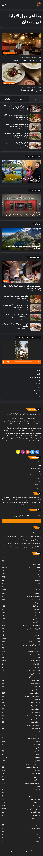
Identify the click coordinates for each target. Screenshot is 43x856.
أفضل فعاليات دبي (35, 536)
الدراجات (36, 748)
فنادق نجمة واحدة (33, 654)
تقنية (38, 786)
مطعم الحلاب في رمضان (30, 90)
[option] (21, 171)
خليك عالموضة (35, 799)
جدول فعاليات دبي (23, 540)
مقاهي (37, 731)
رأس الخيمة (36, 805)
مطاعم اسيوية (34, 693)
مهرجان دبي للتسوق (32, 628)
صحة (37, 841)
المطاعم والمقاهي (34, 377)
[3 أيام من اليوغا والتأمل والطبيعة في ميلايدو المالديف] (35, 145)
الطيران (36, 754)
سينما (37, 770)
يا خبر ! (38, 838)
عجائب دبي (36, 822)
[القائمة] (3, 5)
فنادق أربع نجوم (34, 641)
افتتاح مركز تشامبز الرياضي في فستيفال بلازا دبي (23, 214)
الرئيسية (37, 577)
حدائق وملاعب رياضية (32, 764)
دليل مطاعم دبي (25, 543)
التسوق (36, 760)
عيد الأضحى (35, 603)
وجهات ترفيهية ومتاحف (32, 783)
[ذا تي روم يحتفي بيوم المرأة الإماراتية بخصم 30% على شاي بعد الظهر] (35, 127)
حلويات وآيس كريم (33, 670)
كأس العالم (35, 622)
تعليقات (7, 99)
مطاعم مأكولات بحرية (32, 715)
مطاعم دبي (18, 547)
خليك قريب (33, 393)
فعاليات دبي (8, 543)
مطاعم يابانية (35, 728)
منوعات (38, 834)
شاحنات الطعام (34, 677)
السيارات (36, 751)
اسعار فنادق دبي (12, 536)
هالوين (37, 635)
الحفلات (36, 593)
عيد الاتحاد (36, 606)
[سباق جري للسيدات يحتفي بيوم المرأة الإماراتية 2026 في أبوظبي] (35, 136)
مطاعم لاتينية (35, 712)
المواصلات (37, 741)
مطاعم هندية (35, 722)
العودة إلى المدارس (33, 596)
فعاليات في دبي (36, 547)
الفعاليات (37, 371)
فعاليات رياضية (34, 619)
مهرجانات (36, 632)
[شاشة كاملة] (4, 362)
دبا (38, 587)
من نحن (36, 390)
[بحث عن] (6, 5)
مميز (38, 831)
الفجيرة (38, 583)
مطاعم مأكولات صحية (32, 719)
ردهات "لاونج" (34, 674)
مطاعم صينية (35, 709)
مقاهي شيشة (34, 735)
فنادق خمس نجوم (33, 651)
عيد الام (36, 609)
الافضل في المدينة (34, 384)
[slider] (23, 361)
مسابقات (36, 570)
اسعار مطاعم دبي (35, 540)
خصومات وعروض (34, 796)
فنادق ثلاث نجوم (34, 648)
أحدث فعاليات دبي (17, 532)
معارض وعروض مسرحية (31, 625)
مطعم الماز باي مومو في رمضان (27, 60)
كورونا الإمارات (35, 828)
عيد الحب (36, 612)
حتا (39, 793)
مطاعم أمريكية (34, 686)
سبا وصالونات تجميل (32, 767)
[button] (21, 352)
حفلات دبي (13, 540)
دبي (6, 540)
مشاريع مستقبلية (35, 387)
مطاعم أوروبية (34, 690)
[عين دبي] (38, 4)
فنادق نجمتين (35, 657)
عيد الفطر (36, 616)
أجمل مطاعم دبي (29, 532)
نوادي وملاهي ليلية (33, 738)
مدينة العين (35, 561)
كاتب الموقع (37, 57)
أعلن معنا (36, 397)
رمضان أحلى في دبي (33, 809)
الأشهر (22, 99)
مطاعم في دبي (8, 547)
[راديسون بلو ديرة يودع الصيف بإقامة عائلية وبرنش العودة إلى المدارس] (35, 108)
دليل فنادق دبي (36, 543)
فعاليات (16, 543)
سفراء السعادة (35, 812)
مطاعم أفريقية (34, 683)
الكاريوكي (36, 664)
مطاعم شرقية (34, 706)
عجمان (38, 825)
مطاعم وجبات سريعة (32, 725)
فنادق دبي (26, 547)
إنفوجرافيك (36, 564)
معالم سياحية (35, 780)
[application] (21, 352)
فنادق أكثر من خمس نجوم (31, 645)
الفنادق (38, 374)
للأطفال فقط (35, 773)
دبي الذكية (37, 802)
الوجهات (37, 380)
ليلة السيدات (35, 680)
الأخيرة (36, 99)
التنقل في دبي (34, 744)
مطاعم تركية (35, 699)
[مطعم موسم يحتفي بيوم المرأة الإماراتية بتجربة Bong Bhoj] (35, 118)
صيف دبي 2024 (35, 818)
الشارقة (37, 580)
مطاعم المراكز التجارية (32, 696)
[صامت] (8, 362)
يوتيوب (37, 574)
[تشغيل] (39, 362)
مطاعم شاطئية (34, 702)
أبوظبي (38, 532)
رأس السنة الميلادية (33, 599)
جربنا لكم (37, 789)
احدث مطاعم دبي (23, 536)
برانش (37, 667)
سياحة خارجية (36, 815)
